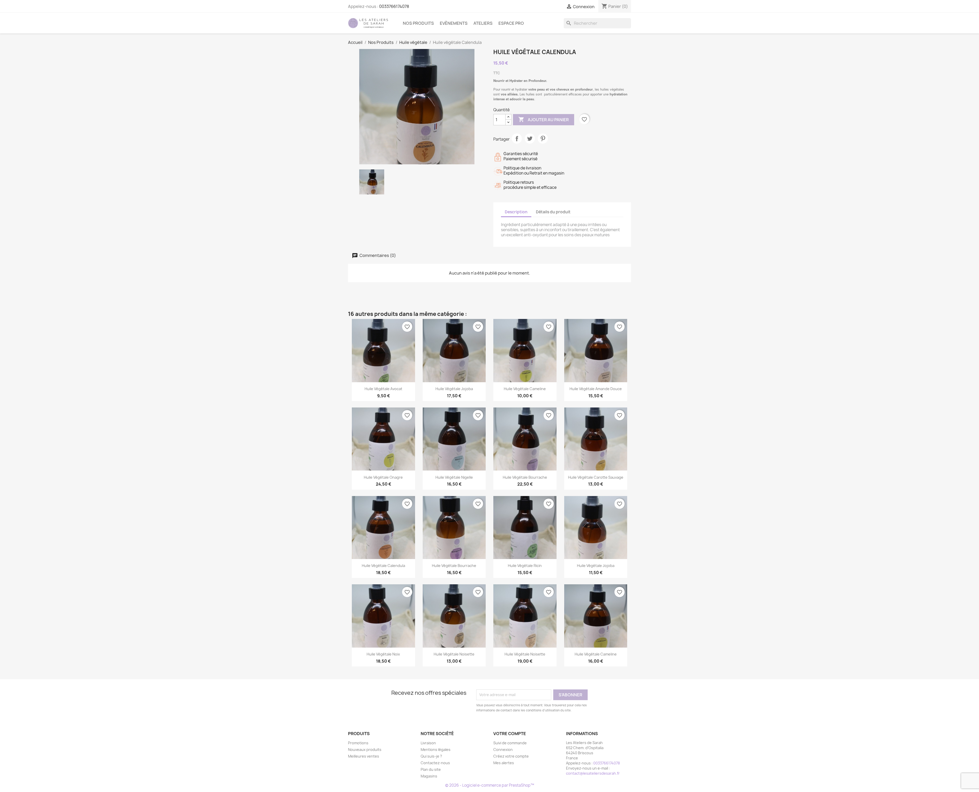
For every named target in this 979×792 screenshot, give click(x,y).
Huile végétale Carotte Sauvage (595, 477)
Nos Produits (418, 23)
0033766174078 (394, 6)
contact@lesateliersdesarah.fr (593, 773)
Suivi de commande (510, 742)
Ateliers (483, 23)
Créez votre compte (511, 756)
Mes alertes (503, 762)
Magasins (429, 776)
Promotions (358, 742)
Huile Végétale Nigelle (454, 477)
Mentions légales (435, 749)
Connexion (503, 749)
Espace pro (511, 23)
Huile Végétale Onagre (383, 477)
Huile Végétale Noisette (454, 654)
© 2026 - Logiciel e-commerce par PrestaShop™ (489, 785)
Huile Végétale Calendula (383, 565)
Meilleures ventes (363, 756)
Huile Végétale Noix (383, 654)
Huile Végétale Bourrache (525, 477)
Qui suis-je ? (431, 756)
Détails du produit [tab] (553, 212)
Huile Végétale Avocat (383, 388)
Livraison (428, 742)
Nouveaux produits (364, 749)
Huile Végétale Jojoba (454, 388)
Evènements (454, 23)
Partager (517, 138)
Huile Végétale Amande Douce (596, 388)
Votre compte (509, 733)
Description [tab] (516, 212)
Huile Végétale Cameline (525, 388)
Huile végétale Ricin (525, 565)
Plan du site (431, 769)
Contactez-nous (435, 762)
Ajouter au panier (543, 119)
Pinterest (543, 138)
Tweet (530, 138)
